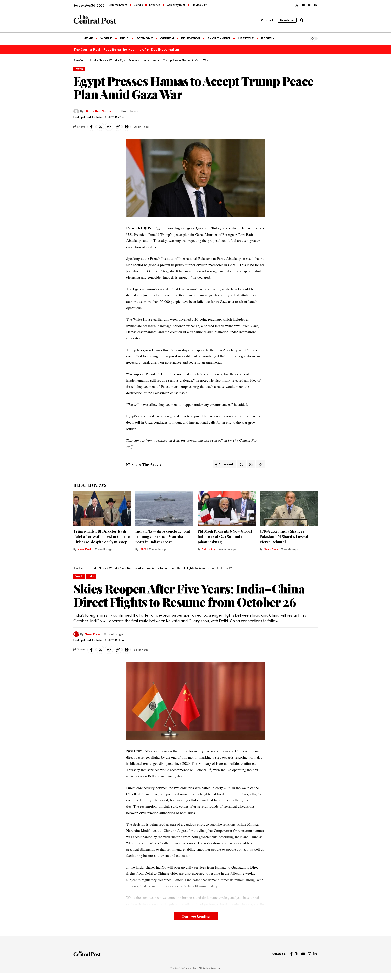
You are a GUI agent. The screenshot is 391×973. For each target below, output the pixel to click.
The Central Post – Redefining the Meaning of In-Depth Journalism (126, 49)
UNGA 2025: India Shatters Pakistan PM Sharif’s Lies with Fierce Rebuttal (285, 536)
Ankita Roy (209, 549)
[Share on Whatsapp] (109, 127)
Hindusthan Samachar (101, 111)
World (79, 68)
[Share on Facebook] (91, 127)
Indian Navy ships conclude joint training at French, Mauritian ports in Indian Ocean (162, 536)
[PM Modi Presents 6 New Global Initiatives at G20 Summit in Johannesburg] (227, 508)
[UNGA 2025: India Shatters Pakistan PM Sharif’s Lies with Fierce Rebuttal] (289, 508)
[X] (296, 5)
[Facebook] (291, 5)
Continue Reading (196, 916)
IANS (142, 549)
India (91, 576)
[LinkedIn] (315, 5)
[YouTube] (303, 5)
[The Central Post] (87, 954)
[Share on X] (100, 127)
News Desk (84, 549)
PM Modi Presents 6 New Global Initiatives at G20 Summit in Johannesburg (225, 536)
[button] (302, 20)
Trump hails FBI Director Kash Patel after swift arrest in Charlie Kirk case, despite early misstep (101, 536)
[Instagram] (309, 5)
